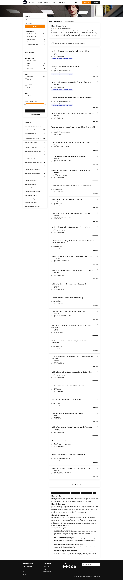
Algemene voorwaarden (91, 576)
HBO (28, 65)
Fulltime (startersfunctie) (33, 33)
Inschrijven (86, 2)
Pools (28, 82)
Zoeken (35, 26)
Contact (54, 2)
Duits (28, 87)
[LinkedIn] (64, 566)
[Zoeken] (80, 2)
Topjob (29, 95)
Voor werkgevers (47, 571)
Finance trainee (66, 493)
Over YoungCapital (27, 566)
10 (80, 484)
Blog (24, 569)
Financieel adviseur (75, 493)
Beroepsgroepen (58, 21)
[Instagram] (66, 566)
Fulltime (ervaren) (31, 36)
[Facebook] (75, 566)
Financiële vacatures (69, 21)
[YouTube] (69, 566)
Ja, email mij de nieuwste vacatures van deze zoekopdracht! (69, 43)
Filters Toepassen (35, 111)
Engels (29, 79)
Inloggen (96, 2)
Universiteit (30, 68)
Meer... (27, 46)
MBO (28, 63)
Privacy (98, 576)
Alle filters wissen (35, 114)
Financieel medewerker (86, 493)
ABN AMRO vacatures (63, 525)
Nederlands (30, 76)
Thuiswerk (29, 42)
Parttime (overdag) (31, 39)
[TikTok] (72, 566)
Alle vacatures (46, 566)
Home (50, 21)
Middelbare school (31, 60)
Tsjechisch (29, 84)
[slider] (25, 104)
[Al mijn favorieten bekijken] (76, 2)
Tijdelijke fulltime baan (32, 44)
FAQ (94, 493)
